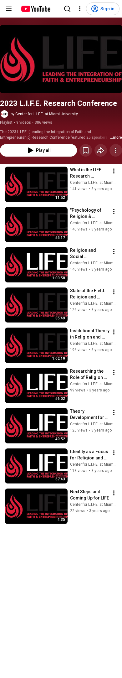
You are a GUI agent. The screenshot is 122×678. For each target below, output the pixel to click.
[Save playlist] (85, 150)
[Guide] (9, 9)
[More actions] (115, 150)
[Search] (67, 9)
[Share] (100, 150)
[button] (61, 59)
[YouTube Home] (35, 9)
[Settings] (80, 9)
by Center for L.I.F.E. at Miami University (44, 114)
